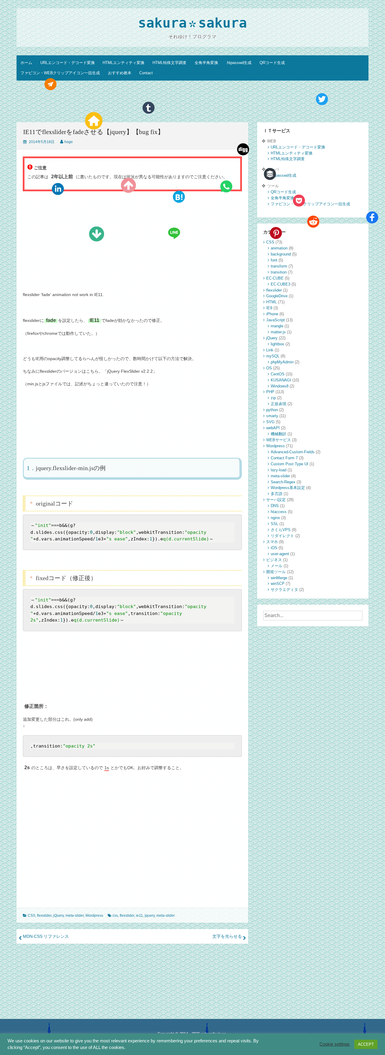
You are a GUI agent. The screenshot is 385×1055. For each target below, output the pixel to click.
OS (269, 368)
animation (279, 248)
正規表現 (278, 404)
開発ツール (276, 572)
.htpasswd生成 (238, 62)
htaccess (279, 511)
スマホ (272, 542)
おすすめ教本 (119, 73)
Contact (146, 73)
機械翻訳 (278, 434)
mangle (277, 326)
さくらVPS (281, 530)
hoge (68, 142)
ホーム (26, 62)
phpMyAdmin (282, 362)
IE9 (269, 308)
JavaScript (275, 320)
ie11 (139, 915)
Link (269, 350)
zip (273, 398)
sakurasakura (192, 24)
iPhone (272, 314)
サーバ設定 (276, 499)
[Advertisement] (192, 102)
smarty (272, 416)
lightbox (277, 344)
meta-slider (75, 915)
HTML (271, 302)
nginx (275, 517)
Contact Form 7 (284, 458)
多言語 (276, 493)
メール (276, 566)
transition (279, 272)
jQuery (58, 915)
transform (279, 266)
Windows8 (279, 386)
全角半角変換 (206, 62)
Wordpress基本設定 (288, 487)
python (272, 410)
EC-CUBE (275, 278)
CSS (31, 915)
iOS (274, 548)
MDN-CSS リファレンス (46, 936)
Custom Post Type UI (289, 464)
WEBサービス (278, 440)
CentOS (278, 374)
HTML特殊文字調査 (169, 62)
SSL (274, 523)
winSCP (278, 583)
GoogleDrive (277, 296)
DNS (275, 505)
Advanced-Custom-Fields (293, 452)
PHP (270, 392)
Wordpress (94, 915)
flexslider (44, 915)
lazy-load (278, 470)
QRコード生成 (272, 62)
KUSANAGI (281, 380)
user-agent (280, 554)
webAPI (273, 428)
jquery (150, 915)
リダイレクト (282, 536)
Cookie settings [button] (334, 1044)
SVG (270, 422)
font (274, 260)
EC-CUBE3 (280, 284)
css (115, 915)
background (281, 254)
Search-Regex (283, 482)
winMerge (279, 578)
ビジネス (274, 560)
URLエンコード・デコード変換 (67, 62)
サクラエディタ (284, 589)
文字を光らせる (227, 936)
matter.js (278, 332)
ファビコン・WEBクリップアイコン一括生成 (60, 73)
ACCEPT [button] (366, 1044)
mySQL (272, 356)
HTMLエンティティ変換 (123, 62)
